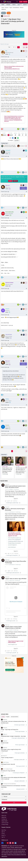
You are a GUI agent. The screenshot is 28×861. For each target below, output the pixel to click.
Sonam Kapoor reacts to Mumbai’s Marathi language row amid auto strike (7, 470)
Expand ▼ (16, 498)
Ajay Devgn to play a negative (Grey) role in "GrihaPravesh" (11, 750)
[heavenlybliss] (8, 135)
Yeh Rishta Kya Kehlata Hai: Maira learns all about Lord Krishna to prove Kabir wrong (21, 470)
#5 (26, 288)
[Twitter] (5, 843)
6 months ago (9, 502)
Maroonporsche (16, 572)
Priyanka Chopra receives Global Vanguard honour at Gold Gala (13, 627)
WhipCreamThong (21, 738)
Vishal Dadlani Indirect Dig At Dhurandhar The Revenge (15, 561)
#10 (26, 431)
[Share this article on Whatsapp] (18, 138)
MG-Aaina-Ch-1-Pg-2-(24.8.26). (8, 770)
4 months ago (9, 555)
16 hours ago (17, 744)
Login (21, 1)
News (3, 4)
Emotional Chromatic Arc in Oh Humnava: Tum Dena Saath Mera (13, 786)
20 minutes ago (17, 724)
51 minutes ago (16, 772)
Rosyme (23, 724)
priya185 (14, 652)
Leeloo (14, 620)
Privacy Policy (5, 824)
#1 (26, 56)
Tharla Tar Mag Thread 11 (7, 757)
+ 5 (25, 185)
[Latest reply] (19, 502)
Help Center (4, 821)
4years (5, 135)
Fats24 (23, 766)
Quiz (19, 4)
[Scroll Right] (26, 146)
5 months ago (9, 572)
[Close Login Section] (26, 179)
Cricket (4, 775)
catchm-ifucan (15, 502)
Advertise (4, 817)
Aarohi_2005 (22, 759)
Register (25, 1)
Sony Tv (4, 835)
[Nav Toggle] (1, 1)
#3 (26, 191)
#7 (26, 340)
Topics (13, 4)
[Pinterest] (13, 843)
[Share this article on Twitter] (15, 138)
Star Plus (4, 830)
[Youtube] (8, 843)
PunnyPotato (15, 555)
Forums (8, 4)
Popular (7, 716)
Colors (3, 833)
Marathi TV (5, 755)
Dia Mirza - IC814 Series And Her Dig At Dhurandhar (15, 509)
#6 (26, 314)
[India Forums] (7, 2)
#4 (26, 217)
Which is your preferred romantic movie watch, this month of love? (15, 486)
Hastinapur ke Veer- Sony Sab (8, 764)
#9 (26, 404)
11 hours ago (13, 738)
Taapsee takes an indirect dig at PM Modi (15, 578)
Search (25, 44)
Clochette (23, 752)
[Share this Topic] (10, 138)
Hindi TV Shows (6, 762)
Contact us (4, 819)
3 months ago (9, 652)
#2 (26, 156)
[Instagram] (10, 843)
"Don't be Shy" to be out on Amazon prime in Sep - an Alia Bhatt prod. (13, 722)
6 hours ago (16, 759)
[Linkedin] (15, 843)
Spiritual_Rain (22, 780)
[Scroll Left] (2, 146)
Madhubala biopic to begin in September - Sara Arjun (13, 736)
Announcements (14, 716)
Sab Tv (3, 837)
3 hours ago (18, 766)
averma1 (23, 789)
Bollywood (6, 16)
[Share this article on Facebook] (13, 138)
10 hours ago (17, 731)
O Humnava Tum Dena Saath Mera (9, 783)
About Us (4, 815)
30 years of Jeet (4, 742)
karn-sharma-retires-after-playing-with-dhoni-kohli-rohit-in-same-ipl (13, 778)
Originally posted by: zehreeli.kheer (11, 371)
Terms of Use (5, 822)
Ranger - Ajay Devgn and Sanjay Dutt (9, 729)
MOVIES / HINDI (5, 466)
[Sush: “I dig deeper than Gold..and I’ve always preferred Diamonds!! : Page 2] (24, 47)
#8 (26, 367)
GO (18, 47)
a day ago (16, 780)
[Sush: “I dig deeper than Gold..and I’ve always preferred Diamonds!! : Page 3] (26, 47)
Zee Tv (3, 832)
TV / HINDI (17, 466)
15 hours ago (17, 752)
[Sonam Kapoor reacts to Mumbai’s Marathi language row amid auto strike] (8, 461)
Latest (3, 716)
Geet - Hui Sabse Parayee (7, 769)
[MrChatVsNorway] (2, 135)
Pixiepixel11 (22, 772)
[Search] (17, 1)
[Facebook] (2, 843)
